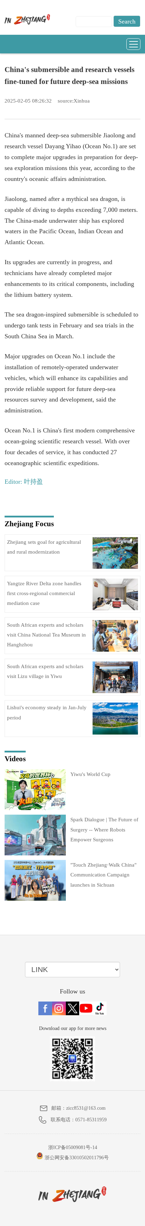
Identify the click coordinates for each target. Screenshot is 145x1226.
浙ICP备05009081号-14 (72, 1147)
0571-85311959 (91, 1119)
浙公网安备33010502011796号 (76, 1157)
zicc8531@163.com (86, 1108)
